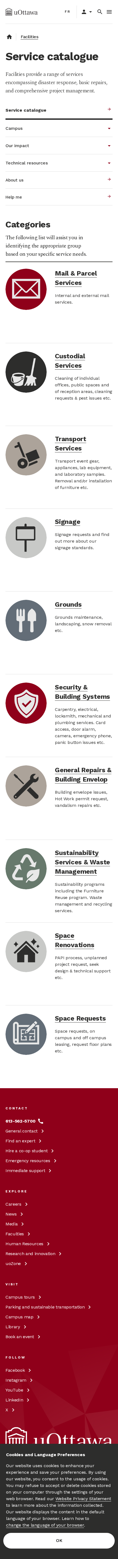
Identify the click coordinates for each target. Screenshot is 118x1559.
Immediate (25, 1170)
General (21, 1131)
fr (68, 11)
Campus (20, 1297)
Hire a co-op (26, 1150)
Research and (30, 1253)
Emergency (27, 1160)
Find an (20, 1140)
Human (24, 1243)
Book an (19, 1336)
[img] (21, 12)
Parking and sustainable (45, 1307)
